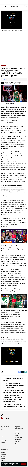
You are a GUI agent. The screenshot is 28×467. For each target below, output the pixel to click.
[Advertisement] (14, 48)
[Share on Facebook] (4, 79)
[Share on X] (6, 79)
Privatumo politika (10, 464)
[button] (23, 464)
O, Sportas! (13, 6)
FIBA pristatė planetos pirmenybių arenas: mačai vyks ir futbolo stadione (13, 385)
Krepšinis (4, 65)
